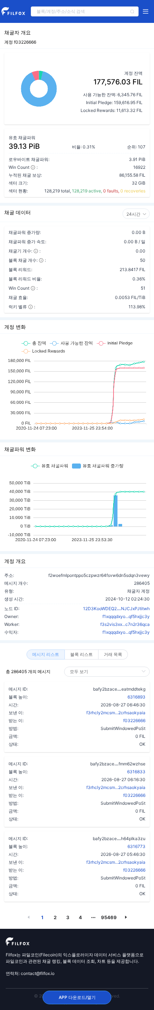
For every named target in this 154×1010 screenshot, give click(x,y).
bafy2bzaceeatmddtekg (119, 689)
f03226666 (134, 720)
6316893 (136, 697)
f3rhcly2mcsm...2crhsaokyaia (115, 712)
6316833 (136, 771)
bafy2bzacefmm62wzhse (117, 763)
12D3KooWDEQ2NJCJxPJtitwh (116, 608)
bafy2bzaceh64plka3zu (119, 838)
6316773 (136, 846)
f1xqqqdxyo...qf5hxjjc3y (126, 616)
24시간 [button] (133, 214)
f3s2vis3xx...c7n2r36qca (125, 624)
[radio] (46, 654)
